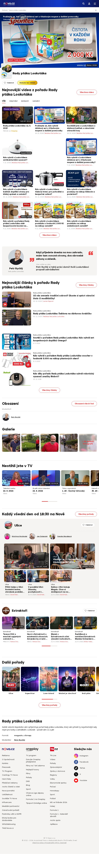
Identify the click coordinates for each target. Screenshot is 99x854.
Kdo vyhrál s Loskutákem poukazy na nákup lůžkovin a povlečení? (81, 191)
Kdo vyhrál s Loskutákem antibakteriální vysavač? (15, 159)
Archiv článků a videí (11, 787)
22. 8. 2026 (8, 491)
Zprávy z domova (57, 771)
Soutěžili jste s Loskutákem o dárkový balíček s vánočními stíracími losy (81, 128)
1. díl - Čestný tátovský (73, 491)
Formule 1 (54, 810)
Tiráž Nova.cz (8, 828)
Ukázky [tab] (36, 101)
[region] (47, 10)
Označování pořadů (10, 810)
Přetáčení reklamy (10, 783)
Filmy (28, 773)
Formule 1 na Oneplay (35, 799)
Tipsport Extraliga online (36, 803)
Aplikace (53, 824)
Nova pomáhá (8, 791)
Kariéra (5, 763)
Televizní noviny (9, 488)
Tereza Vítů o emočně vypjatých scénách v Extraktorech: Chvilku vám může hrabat (13, 636)
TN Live (53, 755)
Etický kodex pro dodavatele (9, 819)
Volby (52, 779)
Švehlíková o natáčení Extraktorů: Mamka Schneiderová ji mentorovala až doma (85, 636)
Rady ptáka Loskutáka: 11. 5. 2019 (17, 127)
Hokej (52, 806)
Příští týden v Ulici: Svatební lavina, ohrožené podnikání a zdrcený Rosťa (14, 589)
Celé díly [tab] (13, 101)
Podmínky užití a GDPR (11, 814)
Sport (28, 789)
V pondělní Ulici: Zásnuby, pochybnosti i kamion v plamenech (38, 589)
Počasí (53, 787)
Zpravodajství (56, 767)
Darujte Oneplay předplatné (33, 760)
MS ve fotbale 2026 (58, 802)
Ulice (9, 559)
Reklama (6, 755)
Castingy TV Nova (10, 775)
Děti (28, 781)
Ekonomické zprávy (58, 783)
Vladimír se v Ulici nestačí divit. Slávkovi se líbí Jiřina (69, 560)
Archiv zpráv (55, 820)
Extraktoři (19, 610)
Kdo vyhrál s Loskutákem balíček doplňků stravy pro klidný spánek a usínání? (16, 191)
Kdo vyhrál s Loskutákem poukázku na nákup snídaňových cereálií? (79, 223)
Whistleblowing (8, 824)
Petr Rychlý (16, 268)
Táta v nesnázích (69, 488)
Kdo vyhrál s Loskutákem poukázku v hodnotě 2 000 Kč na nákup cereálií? (49, 223)
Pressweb (6, 767)
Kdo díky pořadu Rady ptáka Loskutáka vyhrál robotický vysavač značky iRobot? (63, 375)
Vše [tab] (4, 101)
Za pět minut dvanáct (41, 488)
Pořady (4, 10)
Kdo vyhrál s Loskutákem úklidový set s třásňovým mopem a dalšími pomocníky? (81, 160)
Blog (28, 785)
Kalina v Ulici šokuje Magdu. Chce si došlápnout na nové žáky (61, 589)
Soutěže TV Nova (9, 798)
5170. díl (11, 562)
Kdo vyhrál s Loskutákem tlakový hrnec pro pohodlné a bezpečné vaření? (49, 191)
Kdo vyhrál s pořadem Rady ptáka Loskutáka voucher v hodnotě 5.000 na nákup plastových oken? (62, 357)
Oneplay (14, 131)
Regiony (53, 775)
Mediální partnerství (10, 806)
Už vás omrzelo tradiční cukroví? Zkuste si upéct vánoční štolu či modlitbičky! (63, 297)
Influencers (7, 802)
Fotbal (53, 798)
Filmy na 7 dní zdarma (35, 766)
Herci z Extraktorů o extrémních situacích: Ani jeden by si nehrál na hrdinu (37, 636)
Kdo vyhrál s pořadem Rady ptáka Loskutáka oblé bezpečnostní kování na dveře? (16, 223)
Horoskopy (54, 791)
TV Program (7, 771)
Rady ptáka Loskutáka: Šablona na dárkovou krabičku (62, 314)
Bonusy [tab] (25, 101)
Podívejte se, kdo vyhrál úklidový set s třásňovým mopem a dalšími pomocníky (41, 17)
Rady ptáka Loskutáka (17, 10)
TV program (31, 755)
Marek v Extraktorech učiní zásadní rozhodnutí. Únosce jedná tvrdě (60, 636)
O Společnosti (8, 759)
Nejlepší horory (32, 770)
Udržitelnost (7, 794)
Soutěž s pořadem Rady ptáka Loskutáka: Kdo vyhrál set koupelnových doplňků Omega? (63, 339)
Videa (52, 759)
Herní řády (6, 779)
